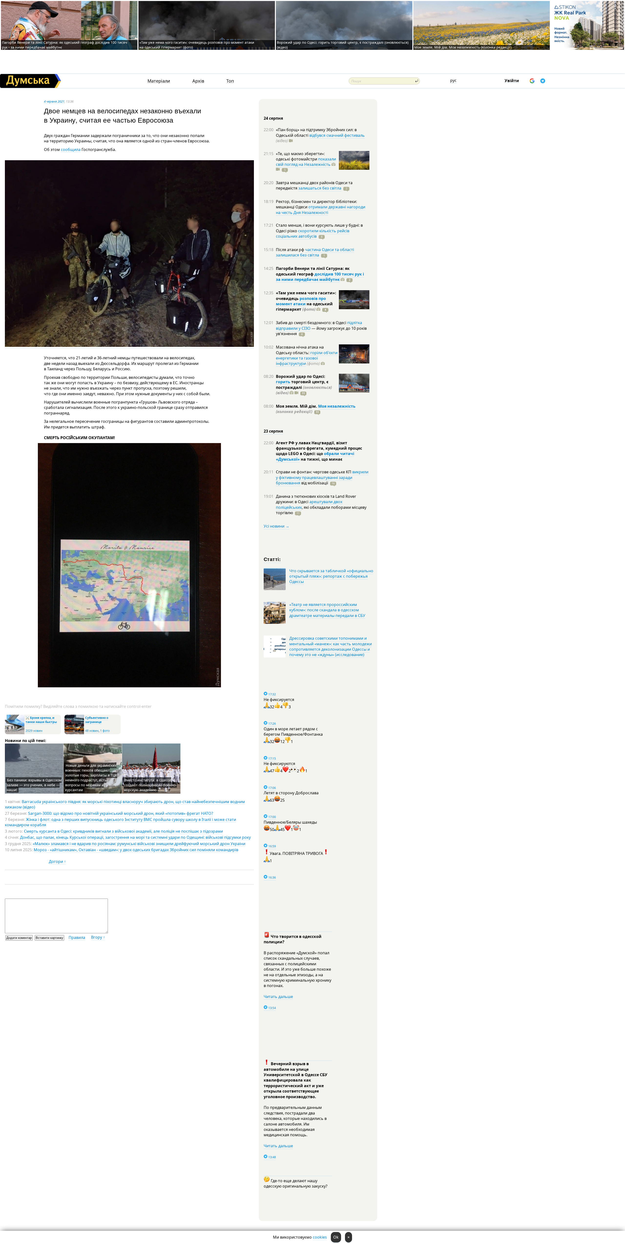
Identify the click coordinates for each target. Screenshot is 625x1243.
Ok (336, 1237)
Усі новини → (276, 526)
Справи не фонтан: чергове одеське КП (314, 472)
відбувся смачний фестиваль (337, 135)
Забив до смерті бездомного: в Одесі (311, 322)
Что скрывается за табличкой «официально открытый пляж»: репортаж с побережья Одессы (331, 576)
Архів (198, 81)
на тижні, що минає (321, 459)
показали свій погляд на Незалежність (306, 161)
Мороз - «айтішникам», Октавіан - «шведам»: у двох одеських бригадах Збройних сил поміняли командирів (136, 849)
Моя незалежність (336, 406)
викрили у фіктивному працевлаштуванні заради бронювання (322, 477)
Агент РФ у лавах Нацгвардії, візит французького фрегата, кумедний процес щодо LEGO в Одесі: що (319, 448)
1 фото (105, 731)
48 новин (92, 731)
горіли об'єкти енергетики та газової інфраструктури (306, 358)
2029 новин (34, 731)
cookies (320, 1237)
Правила (77, 937)
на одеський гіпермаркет (304, 306)
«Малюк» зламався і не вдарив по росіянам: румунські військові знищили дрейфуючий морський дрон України (139, 843)
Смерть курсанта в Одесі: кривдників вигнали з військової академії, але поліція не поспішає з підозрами (123, 831)
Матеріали (158, 81)
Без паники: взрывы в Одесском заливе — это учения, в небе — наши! (34, 785)
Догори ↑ (57, 861)
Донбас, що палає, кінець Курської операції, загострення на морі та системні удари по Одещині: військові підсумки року (135, 837)
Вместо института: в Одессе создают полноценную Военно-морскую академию (150, 785)
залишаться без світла (319, 188)
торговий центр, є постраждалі (304, 387)
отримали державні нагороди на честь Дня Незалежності (320, 209)
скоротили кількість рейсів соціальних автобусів (312, 233)
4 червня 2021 (54, 101)
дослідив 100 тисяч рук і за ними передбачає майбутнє (320, 276)
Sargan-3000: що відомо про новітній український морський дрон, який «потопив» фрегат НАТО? (120, 813)
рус (453, 80)
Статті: (272, 559)
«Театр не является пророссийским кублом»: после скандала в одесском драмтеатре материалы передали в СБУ (327, 610)
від (314, 483)
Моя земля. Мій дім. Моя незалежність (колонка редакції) (462, 47)
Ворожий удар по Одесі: (300, 376)
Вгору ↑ (98, 937)
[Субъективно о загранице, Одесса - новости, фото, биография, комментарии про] (74, 733)
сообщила (71, 149)
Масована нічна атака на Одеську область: (300, 349)
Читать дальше (278, 996)
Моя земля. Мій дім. (297, 406)
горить (283, 381)
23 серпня (273, 431)
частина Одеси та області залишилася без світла (315, 252)
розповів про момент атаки (301, 301)
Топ (230, 81)
